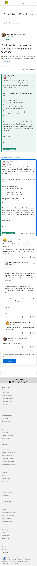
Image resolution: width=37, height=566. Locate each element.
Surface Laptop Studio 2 (7, 395)
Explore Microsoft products (8, 407)
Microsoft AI (4, 475)
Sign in (9, 361)
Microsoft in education (7, 446)
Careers (4, 532)
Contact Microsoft (12, 559)
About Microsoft (5, 535)
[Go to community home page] (6, 2)
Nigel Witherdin (12, 76)
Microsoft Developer (6, 506)
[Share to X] (16, 381)
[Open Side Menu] (2, 2)
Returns (4, 427)
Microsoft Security (6, 478)
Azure (3, 504)
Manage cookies (26, 559)
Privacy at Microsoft (6, 541)
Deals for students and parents (9, 464)
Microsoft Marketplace (7, 518)
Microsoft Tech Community (8, 515)
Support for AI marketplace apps (9, 512)
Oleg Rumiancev (12, 239)
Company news (5, 538)
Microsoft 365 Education (7, 455)
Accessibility (5, 549)
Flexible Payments (6, 438)
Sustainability (5, 552)
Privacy (19, 559)
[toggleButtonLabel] (34, 7)
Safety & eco (20, 561)
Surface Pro (4, 389)
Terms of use (5, 561)
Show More (6, 61)
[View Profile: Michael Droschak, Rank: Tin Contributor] (7, 323)
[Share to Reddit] (18, 381)
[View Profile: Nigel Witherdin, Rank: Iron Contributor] (4, 163)
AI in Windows (5, 404)
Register (27, 3)
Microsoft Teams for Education (8, 452)
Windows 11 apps (6, 410)
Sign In (33, 3)
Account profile (5, 418)
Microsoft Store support (7, 424)
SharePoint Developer (8, 7)
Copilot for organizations (7, 398)
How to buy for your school (8, 458)
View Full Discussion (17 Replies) (11, 157)
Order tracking (5, 429)
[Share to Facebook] (13, 381)
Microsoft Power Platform (7, 487)
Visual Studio (5, 524)
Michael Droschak (15, 322)
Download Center (6, 421)
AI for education (5, 467)
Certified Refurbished (6, 432)
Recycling (27, 561)
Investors (4, 544)
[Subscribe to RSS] (24, 381)
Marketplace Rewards (7, 521)
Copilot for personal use (7, 401)
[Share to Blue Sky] (21, 381)
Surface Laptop (5, 392)
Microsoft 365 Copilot (7, 492)
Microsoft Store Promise (7, 435)
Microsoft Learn (5, 509)
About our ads (5, 563)
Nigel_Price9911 (11, 34)
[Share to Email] (27, 381)
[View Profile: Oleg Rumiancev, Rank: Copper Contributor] (5, 240)
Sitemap (4, 559)
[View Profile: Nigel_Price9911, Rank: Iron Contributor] (3, 35)
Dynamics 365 (5, 481)
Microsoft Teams (5, 489)
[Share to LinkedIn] (10, 381)
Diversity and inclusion (7, 546)
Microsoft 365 (5, 484)
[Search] (22, 3)
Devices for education (7, 449)
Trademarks (12, 561)
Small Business (5, 495)
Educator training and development (10, 461)
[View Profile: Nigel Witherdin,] (5, 77)
